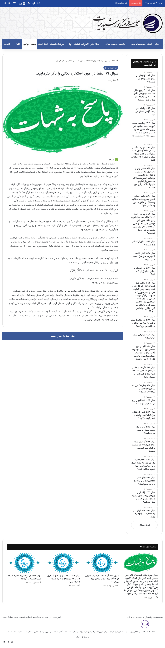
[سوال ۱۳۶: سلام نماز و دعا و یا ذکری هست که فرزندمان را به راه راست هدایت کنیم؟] (63, 563)
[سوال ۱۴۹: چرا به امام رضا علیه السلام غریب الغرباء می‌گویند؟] (24, 563)
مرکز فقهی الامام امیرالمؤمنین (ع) (84, 44)
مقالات (21, 631)
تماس (77, 637)
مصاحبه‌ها (12, 631)
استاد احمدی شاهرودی (141, 44)
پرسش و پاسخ (29, 44)
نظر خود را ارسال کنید (63, 336)
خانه (157, 44)
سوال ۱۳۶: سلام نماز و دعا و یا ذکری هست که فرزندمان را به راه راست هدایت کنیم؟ (63, 579)
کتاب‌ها (7, 44)
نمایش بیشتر (144, 525)
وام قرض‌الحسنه (57, 44)
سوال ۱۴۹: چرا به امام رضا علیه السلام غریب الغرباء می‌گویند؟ (24, 577)
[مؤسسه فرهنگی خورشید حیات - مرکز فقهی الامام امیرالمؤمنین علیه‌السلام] (128, 23)
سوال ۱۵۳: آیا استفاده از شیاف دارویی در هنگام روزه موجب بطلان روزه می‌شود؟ (102, 579)
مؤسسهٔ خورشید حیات (115, 44)
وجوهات (85, 637)
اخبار (17, 44)
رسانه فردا (131, 617)
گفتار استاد (43, 44)
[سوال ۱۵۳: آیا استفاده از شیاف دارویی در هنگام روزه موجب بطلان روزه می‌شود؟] (102, 563)
